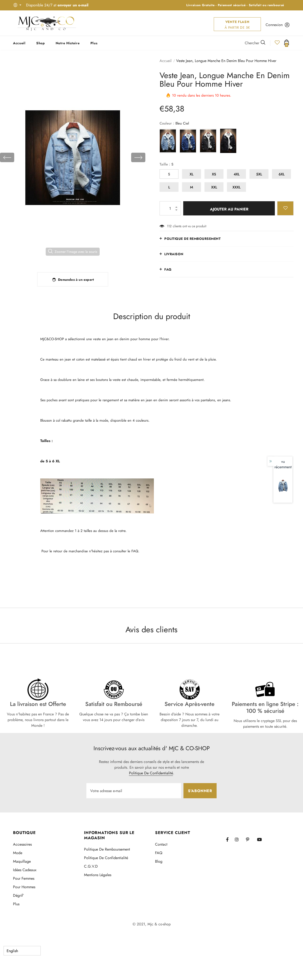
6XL (282, 174)
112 (169, 226)
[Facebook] (230, 839)
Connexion (274, 24)
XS (214, 174)
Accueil (166, 60)
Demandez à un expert (76, 279)
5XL (259, 174)
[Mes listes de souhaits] (277, 44)
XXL (214, 187)
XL (191, 174)
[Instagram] (239, 839)
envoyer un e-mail (73, 5)
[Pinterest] (250, 839)
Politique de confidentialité (151, 773)
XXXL (236, 187)
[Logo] (47, 23)
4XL (237, 174)
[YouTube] (261, 839)
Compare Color (129, 258)
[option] (72, 157)
